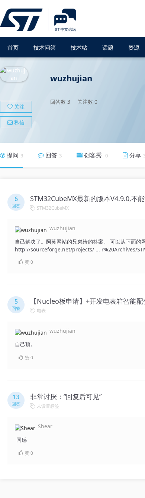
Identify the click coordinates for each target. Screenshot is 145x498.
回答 (53, 155)
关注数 (87, 101)
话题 (107, 47)
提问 (14, 155)
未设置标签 (48, 406)
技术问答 (44, 47)
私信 (19, 122)
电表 (41, 310)
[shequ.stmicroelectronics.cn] (39, 20)
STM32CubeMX (53, 208)
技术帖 (79, 47)
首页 (13, 47)
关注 (19, 106)
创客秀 (95, 155)
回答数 (60, 101)
